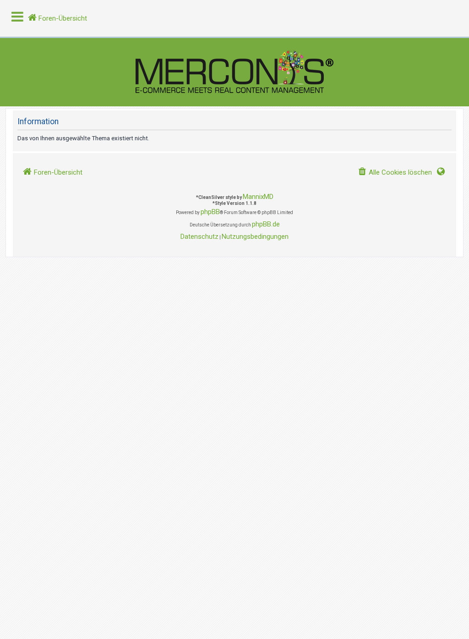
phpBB (210, 212)
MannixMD (258, 197)
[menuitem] (394, 173)
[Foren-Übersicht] (234, 72)
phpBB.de (266, 224)
